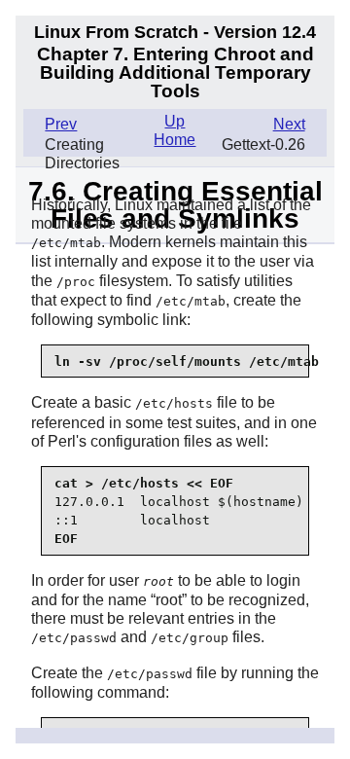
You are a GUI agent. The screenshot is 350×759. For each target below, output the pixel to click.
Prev (61, 124)
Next (289, 124)
